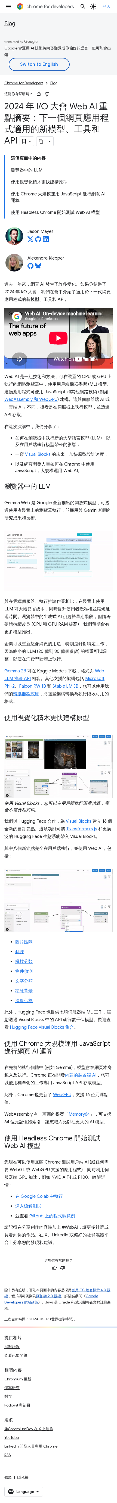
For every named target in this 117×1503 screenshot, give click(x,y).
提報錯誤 (12, 1346)
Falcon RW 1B (32, 686)
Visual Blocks (38, 454)
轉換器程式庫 (26, 694)
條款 (8, 1477)
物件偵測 (24, 971)
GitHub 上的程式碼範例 (52, 1216)
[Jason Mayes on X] (30, 240)
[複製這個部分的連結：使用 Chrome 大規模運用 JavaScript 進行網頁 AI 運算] (58, 1051)
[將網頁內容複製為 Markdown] (41, 141)
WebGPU (62, 1094)
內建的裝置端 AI (80, 1075)
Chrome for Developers (23, 83)
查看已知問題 (15, 1355)
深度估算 (24, 1000)
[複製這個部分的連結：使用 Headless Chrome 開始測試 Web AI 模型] (45, 1146)
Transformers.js (81, 829)
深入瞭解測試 (28, 1206)
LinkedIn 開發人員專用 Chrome (30, 1446)
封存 (8, 1396)
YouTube (11, 1437)
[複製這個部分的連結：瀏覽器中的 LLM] (56, 487)
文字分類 (24, 981)
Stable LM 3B (65, 686)
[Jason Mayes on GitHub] (38, 240)
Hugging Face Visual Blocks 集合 (42, 1027)
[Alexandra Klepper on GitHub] (30, 267)
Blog (9, 23)
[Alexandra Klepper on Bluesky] (38, 267)
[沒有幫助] (47, 94)
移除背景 (24, 991)
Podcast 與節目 (17, 1405)
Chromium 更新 (17, 1379)
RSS (7, 1454)
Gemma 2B (15, 671)
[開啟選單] (8, 6)
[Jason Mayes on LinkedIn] (46, 240)
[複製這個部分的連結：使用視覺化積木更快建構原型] (94, 718)
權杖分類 (24, 961)
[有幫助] (39, 94)
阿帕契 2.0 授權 (48, 1296)
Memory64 (79, 1114)
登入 (106, 6)
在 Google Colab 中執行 (39, 1196)
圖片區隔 (24, 942)
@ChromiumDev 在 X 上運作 (28, 1428)
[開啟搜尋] (83, 6)
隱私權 (23, 1477)
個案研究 (12, 1387)
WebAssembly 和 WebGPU (30, 399)
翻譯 (19, 952)
